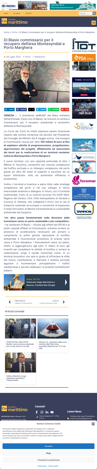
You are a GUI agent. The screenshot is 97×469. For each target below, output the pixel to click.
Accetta (48, 446)
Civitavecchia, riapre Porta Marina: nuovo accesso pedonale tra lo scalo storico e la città (20, 344)
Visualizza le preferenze (49, 460)
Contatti (28, 13)
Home (6, 13)
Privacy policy (53, 466)
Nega (48, 453)
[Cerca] (94, 13)
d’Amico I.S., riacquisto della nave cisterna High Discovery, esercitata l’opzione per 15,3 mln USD (53, 345)
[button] (93, 423)
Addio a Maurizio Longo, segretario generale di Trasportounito (16, 378)
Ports (14, 32)
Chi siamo (16, 13)
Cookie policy (42, 466)
